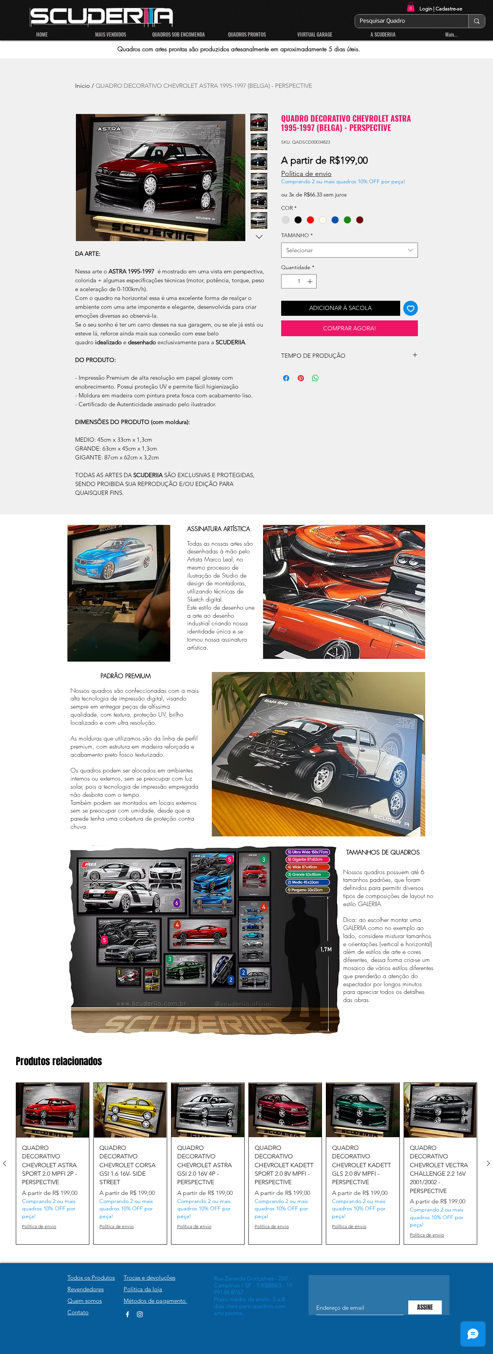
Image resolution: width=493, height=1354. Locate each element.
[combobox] (349, 250)
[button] (411, 7)
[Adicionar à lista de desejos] (410, 308)
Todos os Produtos (91, 1277)
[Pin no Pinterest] (300, 378)
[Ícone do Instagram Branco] (140, 1314)
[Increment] (310, 281)
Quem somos (84, 1300)
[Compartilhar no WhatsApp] (315, 378)
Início (82, 85)
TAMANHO (297, 235)
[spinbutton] (299, 281)
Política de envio (306, 173)
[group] (246, 1163)
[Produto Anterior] (4, 1163)
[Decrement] (287, 281)
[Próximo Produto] (488, 1163)
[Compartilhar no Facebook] (286, 378)
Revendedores (85, 1289)
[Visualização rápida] (52, 1110)
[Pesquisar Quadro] (476, 21)
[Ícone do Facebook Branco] (127, 1314)
